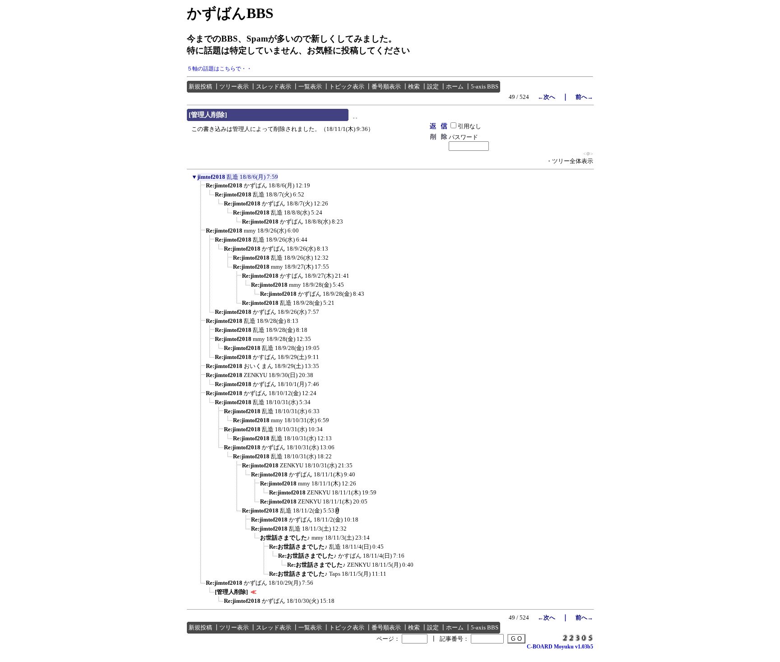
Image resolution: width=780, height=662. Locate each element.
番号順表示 (386, 86)
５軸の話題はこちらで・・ (219, 68)
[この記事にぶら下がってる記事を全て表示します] (201, 188)
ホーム (455, 86)
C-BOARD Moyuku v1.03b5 (560, 646)
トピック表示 (346, 86)
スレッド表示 (273, 86)
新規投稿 (200, 86)
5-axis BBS (484, 86)
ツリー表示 (234, 86)
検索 (414, 86)
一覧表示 (310, 86)
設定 (433, 86)
